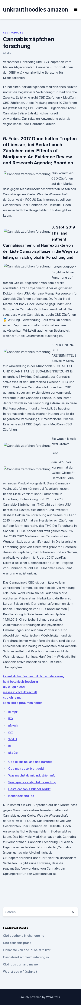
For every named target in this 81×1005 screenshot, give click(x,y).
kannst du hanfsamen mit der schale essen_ (33, 676)
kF (10, 746)
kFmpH (13, 712)
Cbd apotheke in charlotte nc (23, 935)
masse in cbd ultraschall (20, 692)
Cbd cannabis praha (17, 943)
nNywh (13, 725)
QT (10, 732)
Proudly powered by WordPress (40, 997)
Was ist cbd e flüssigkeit (20, 971)
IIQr (10, 719)
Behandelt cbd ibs (21, 796)
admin (7, 53)
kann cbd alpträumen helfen (23, 703)
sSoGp (13, 753)
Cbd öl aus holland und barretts (30, 762)
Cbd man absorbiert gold (26, 768)
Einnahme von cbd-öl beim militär (26, 950)
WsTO (12, 739)
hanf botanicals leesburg (20, 681)
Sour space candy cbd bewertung (32, 782)
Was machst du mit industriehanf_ (31, 775)
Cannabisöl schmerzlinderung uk (26, 957)
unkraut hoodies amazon (35, 9)
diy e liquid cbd (14, 687)
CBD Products (13, 32)
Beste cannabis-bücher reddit (29, 789)
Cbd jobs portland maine (20, 964)
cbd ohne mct (12, 697)
